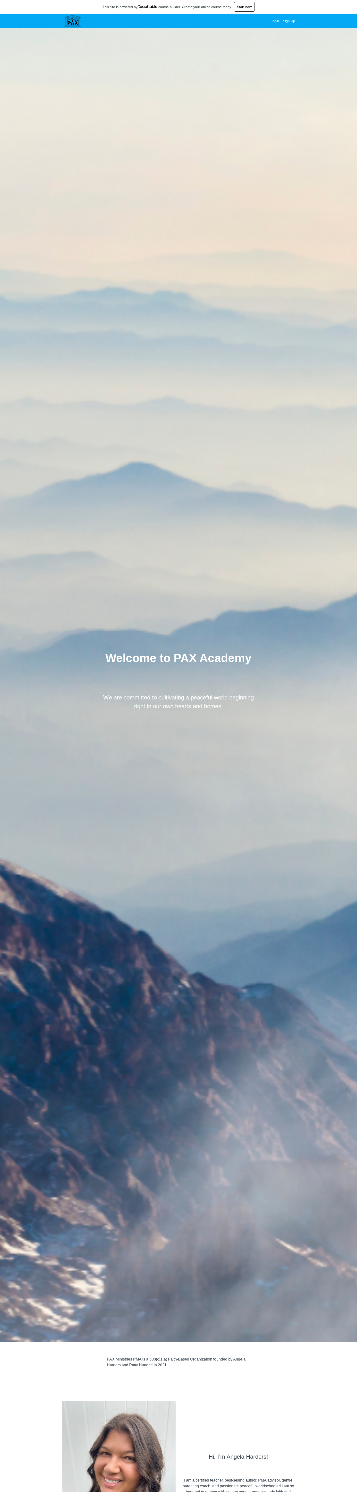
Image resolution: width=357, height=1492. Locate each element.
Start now (244, 7)
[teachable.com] (148, 6)
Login (275, 21)
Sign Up (289, 21)
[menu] (281, 20)
